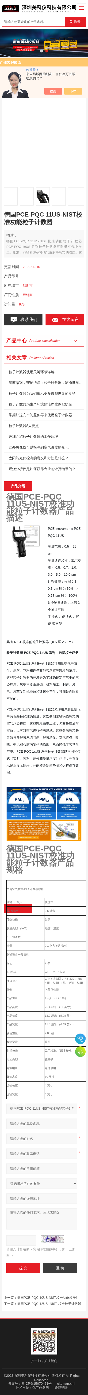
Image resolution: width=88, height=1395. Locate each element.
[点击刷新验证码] (52, 1239)
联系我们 (27, 319)
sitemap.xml (66, 1383)
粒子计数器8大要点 (24, 426)
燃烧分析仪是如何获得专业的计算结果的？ (42, 469)
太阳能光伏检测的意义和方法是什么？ (39, 458)
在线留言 (69, 319)
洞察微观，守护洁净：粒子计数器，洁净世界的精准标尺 (46, 383)
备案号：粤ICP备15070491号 (30, 1383)
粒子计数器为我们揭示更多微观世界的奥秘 (42, 393)
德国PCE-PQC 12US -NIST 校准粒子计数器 (49, 1304)
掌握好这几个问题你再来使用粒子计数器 (40, 415)
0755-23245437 (80, 1039)
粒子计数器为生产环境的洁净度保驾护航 (40, 404)
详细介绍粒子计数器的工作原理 (33, 436)
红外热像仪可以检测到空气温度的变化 (39, 447)
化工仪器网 (40, 1388)
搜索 (77, 22)
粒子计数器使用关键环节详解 (31, 372)
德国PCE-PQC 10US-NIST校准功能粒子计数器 (51, 1297)
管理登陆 (61, 1388)
